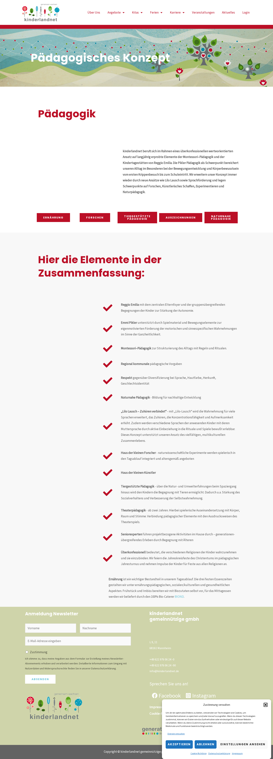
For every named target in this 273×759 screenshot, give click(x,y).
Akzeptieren (179, 744)
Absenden (40, 679)
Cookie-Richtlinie (199, 753)
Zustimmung (38, 652)
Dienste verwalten (176, 733)
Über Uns (93, 12)
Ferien (154, 12)
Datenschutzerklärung (219, 753)
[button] (265, 705)
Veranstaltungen (203, 12)
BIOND (179, 597)
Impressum (237, 753)
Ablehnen (205, 744)
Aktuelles (228, 12)
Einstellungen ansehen (242, 744)
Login (246, 12)
